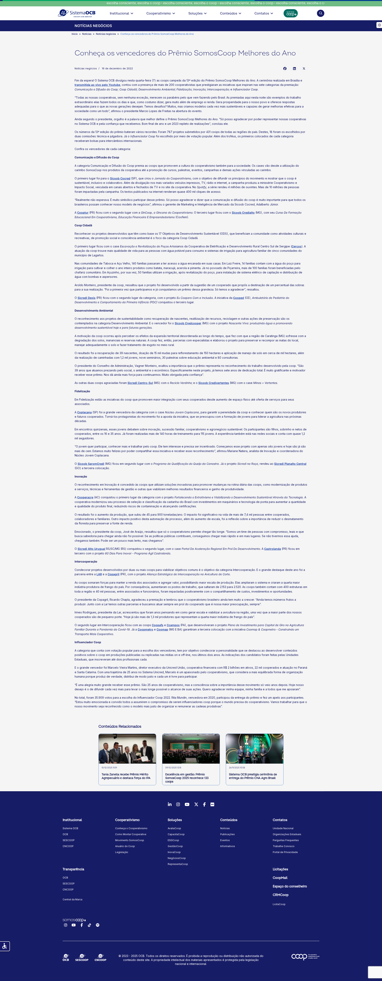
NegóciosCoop (177, 858)
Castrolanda (272, 548)
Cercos (296, 246)
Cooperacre (85, 497)
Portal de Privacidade (285, 852)
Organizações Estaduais (287, 834)
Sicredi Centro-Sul (140, 382)
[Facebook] (285, 68)
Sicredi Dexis (87, 297)
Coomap (162, 629)
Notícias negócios (86, 68)
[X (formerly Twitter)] (304, 68)
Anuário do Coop (125, 846)
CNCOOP (68, 846)
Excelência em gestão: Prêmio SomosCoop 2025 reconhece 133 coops (187, 778)
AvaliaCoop (174, 828)
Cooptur (83, 212)
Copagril (113, 574)
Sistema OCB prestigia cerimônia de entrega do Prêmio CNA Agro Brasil (253, 776)
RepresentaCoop (178, 864)
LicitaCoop (279, 904)
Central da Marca (72, 899)
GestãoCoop (175, 846)
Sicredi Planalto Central (290, 463)
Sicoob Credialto (243, 212)
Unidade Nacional (283, 828)
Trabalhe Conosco (283, 846)
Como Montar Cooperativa (130, 834)
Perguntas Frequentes (286, 840)
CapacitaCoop (176, 834)
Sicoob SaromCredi (91, 463)
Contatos (261, 13)
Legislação (121, 852)
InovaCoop (174, 852)
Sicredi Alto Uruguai (91, 548)
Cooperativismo (158, 13)
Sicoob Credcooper (188, 323)
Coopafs (157, 625)
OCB (65, 834)
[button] (320, 13)
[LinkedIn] (294, 68)
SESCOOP (69, 840)
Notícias (225, 828)
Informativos (227, 846)
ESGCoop (173, 840)
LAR (99, 574)
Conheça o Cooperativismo (131, 828)
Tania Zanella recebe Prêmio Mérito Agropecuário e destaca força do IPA (126, 776)
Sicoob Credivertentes (213, 382)
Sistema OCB (70, 828)
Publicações (227, 834)
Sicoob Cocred (120, 178)
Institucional (119, 13)
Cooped (238, 297)
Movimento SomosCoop (129, 840)
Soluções (195, 13)
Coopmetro (145, 629)
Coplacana (84, 412)
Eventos (225, 840)
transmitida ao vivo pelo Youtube (97, 84)
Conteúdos (228, 13)
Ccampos (173, 625)
